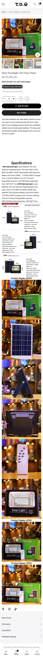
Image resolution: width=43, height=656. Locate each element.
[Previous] (3, 38)
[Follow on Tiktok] (15, 609)
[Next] (39, 38)
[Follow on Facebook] (3, 609)
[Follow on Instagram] (9, 609)
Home (4, 12)
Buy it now (21, 113)
